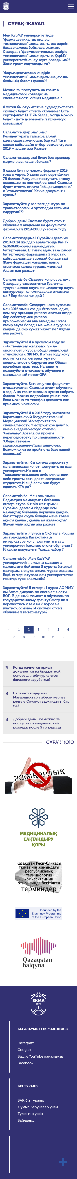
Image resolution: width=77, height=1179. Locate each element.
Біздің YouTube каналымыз (41, 1057)
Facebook (25, 1063)
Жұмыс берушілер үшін (38, 1107)
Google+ (25, 1050)
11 (53, 637)
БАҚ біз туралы (31, 1100)
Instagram (26, 1043)
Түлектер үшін (30, 1114)
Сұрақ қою (60, 742)
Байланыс (26, 1121)
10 (43, 637)
